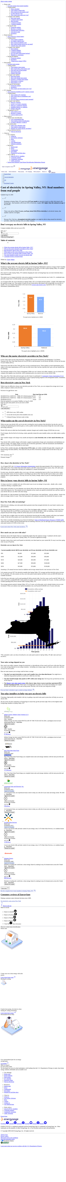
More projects (37, 171)
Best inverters (14, 21)
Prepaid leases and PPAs (17, 30)
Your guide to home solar (18, 10)
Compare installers (16, 24)
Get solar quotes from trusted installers (18, 6)
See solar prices (5, 408)
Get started (4, 1063)
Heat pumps (21, 171)
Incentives (13, 33)
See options (4, 235)
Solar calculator (15, 9)
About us (44, 171)
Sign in (53, 172)
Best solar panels (15, 18)
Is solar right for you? (17, 13)
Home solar (4, 171)
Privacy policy (5, 1136)
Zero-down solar (15, 32)
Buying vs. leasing (16, 29)
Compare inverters (16, 22)
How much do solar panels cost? (20, 12)
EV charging (29, 171)
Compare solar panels (17, 19)
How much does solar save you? (20, 15)
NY (5, 180)
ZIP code (4, 231)
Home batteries (12, 171)
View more (4, 888)
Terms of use (4, 1134)
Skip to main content (6, 1)
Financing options (16, 27)
